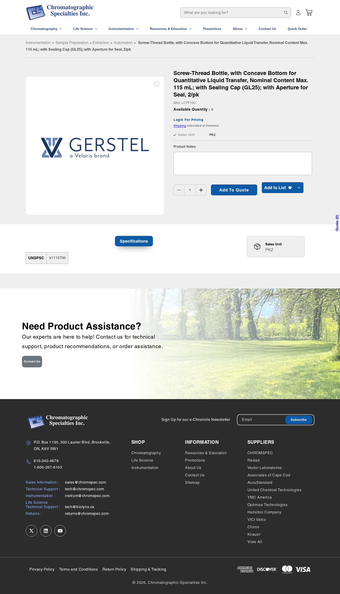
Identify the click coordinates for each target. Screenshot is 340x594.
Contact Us (32, 361)
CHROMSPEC (260, 453)
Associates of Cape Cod (268, 475)
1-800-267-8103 (48, 467)
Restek (253, 460)
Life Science (142, 460)
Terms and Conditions (78, 569)
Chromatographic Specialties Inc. (177, 582)
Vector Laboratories (264, 468)
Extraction (101, 42)
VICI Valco (256, 519)
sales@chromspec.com (85, 482)
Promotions (195, 460)
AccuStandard (259, 482)
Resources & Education (206, 453)
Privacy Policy (41, 569)
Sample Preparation (72, 42)
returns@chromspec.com (87, 513)
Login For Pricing (188, 120)
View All (254, 542)
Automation (123, 42)
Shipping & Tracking (148, 569)
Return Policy (114, 569)
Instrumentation (38, 42)
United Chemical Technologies (274, 490)
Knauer (253, 534)
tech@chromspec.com (84, 489)
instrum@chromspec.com (87, 496)
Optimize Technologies (267, 505)
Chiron (253, 527)
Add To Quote (234, 190)
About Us (193, 468)
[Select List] (298, 187)
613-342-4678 (46, 461)
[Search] (286, 12)
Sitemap (192, 482)
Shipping (179, 125)
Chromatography (146, 453)
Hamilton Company (264, 512)
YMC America (259, 497)
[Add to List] (157, 84)
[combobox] (235, 12)
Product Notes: (185, 147)
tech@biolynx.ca (79, 507)
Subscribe (299, 420)
